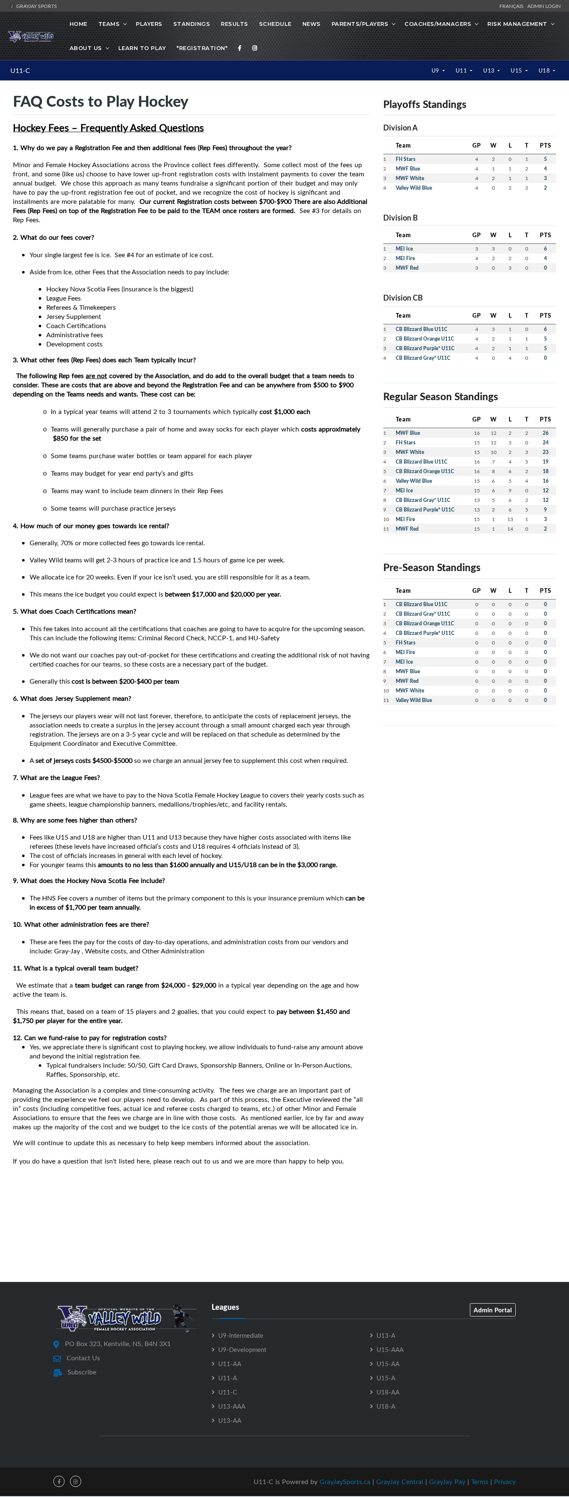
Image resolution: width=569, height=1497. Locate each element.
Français (512, 6)
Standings (191, 23)
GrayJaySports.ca (344, 1481)
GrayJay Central (399, 1481)
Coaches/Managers (437, 23)
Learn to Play (142, 48)
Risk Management (517, 23)
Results (234, 23)
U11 (462, 70)
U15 (517, 70)
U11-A (227, 1378)
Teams (109, 23)
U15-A (386, 1378)
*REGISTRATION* (202, 48)
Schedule (275, 23)
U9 (436, 70)
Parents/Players (360, 23)
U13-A (386, 1335)
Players (149, 23)
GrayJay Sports (36, 6)
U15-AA (388, 1363)
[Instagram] (255, 48)
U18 (545, 70)
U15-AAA (390, 1349)
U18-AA (388, 1392)
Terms (479, 1481)
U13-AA (229, 1420)
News (311, 23)
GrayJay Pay (447, 1481)
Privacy (505, 1481)
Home (78, 23)
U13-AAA (231, 1406)
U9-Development (242, 1349)
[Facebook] (240, 48)
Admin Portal (493, 1309)
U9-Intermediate (240, 1335)
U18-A (386, 1406)
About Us (86, 48)
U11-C (20, 70)
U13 (489, 70)
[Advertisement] (284, 1244)
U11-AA (229, 1363)
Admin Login (544, 6)
